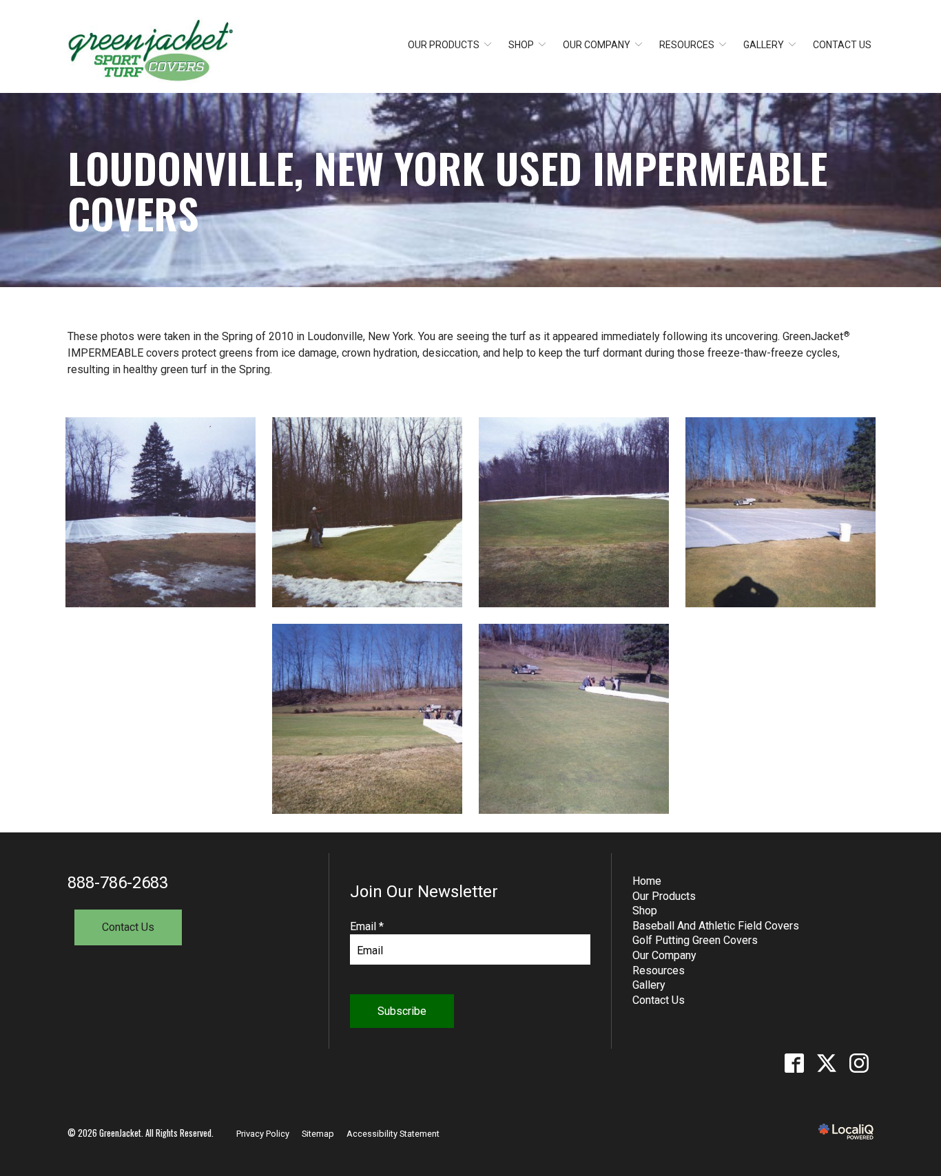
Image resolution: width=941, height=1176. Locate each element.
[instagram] (858, 1063)
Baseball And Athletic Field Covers (715, 925)
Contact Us (842, 44)
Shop (521, 44)
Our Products (443, 44)
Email (367, 926)
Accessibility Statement (393, 1133)
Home (646, 881)
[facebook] (794, 1063)
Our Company (596, 44)
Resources (686, 44)
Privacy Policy (262, 1133)
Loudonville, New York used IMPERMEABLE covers (447, 190)
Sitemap (318, 1133)
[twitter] (826, 1063)
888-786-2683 (118, 883)
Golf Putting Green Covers (695, 940)
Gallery (763, 44)
